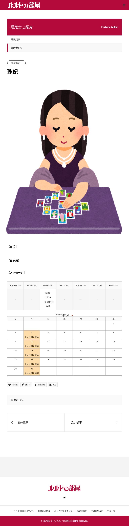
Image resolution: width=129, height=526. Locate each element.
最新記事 (15, 39)
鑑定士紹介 (17, 47)
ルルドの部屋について (24, 510)
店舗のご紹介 (44, 510)
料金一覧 (111, 510)
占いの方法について (63, 510)
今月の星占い (97, 510)
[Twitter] (64, 497)
